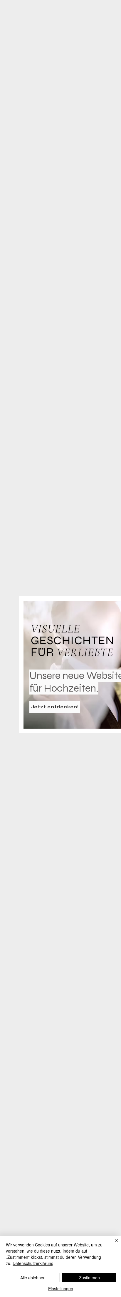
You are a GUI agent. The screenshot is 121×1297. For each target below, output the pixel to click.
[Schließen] (113, 1244)
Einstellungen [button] (60, 1288)
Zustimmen (89, 1278)
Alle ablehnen (33, 1278)
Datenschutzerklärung (33, 1263)
